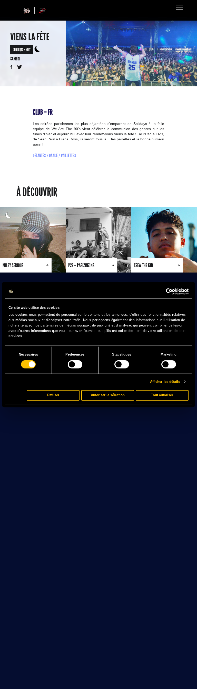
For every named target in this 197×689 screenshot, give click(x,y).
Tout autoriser (162, 395)
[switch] (75, 364)
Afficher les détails (165, 382)
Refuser (53, 395)
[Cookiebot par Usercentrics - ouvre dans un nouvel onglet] (166, 291)
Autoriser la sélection (108, 395)
